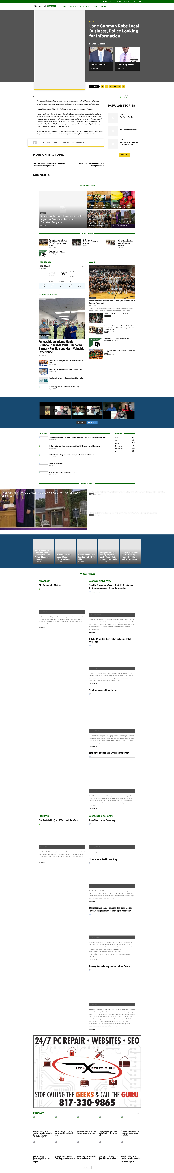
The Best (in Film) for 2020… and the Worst (58, 820)
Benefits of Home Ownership (102, 820)
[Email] (119, 86)
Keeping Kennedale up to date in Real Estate (109, 966)
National (43, 213)
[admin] (35, 142)
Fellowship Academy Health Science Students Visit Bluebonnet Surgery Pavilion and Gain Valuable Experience (61, 347)
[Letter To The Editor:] (43, 466)
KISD (106, 331)
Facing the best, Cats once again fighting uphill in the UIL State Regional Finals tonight (58, 242)
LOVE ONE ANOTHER (99, 64)
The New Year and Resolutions (103, 690)
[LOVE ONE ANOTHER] (101, 54)
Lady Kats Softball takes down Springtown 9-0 (91, 164)
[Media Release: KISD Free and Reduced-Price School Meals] (99, 200)
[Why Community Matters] (62, 601)
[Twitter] (106, 86)
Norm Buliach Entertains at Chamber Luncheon (129, 143)
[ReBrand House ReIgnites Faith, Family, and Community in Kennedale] (43, 457)
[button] (134, 1)
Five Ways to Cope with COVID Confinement (109, 752)
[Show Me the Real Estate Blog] (112, 875)
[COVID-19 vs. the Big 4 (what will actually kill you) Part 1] (112, 657)
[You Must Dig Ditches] (127, 54)
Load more (124, 154)
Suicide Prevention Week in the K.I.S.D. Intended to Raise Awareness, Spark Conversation (111, 586)
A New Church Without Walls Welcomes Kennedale (86, 1157)
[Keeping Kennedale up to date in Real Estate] (112, 987)
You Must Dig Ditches (125, 64)
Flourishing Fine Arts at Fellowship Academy (64, 387)
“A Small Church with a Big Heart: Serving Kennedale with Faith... (130, 1133)
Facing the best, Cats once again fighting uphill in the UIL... (108, 1133)
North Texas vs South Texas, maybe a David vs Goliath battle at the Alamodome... (125, 242)
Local (95, 6)
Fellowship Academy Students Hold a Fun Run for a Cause (66, 361)
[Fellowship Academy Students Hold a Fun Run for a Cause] (43, 363)
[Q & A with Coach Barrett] (113, 131)
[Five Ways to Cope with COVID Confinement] (112, 774)
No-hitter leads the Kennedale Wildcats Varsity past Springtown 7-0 (49, 164)
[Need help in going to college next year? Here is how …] (43, 380)
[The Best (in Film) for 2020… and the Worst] (62, 836)
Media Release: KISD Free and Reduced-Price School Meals (64, 1133)
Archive (104, 6)
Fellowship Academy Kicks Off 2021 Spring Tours (65, 369)
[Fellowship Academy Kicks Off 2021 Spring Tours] (43, 371)
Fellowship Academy (44, 335)
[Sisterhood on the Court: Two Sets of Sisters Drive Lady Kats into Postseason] (109, 1148)
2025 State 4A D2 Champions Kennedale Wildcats (90, 242)
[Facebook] (137, 1)
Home (64, 6)
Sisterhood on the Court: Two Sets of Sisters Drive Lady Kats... (108, 1158)
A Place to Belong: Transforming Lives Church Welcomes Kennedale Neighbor (75, 446)
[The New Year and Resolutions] (112, 713)
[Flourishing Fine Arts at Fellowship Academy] (43, 389)
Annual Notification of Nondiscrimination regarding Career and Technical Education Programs (42, 1134)
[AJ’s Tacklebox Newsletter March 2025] (43, 474)
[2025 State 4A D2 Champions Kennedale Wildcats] (76, 242)
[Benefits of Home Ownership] (112, 836)
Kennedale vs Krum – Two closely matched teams (57, 252)
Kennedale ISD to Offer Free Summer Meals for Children (86, 1132)
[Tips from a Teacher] (113, 118)
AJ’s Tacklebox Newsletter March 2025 (62, 472)
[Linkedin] (115, 86)
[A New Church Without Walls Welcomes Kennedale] (87, 1148)
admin (42, 142)
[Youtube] (140, 1)
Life (87, 6)
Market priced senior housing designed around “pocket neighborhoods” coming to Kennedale (110, 909)
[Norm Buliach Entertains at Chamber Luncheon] (113, 144)
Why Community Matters (50, 585)
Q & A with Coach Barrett (128, 130)
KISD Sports (92, 219)
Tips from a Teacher (127, 117)
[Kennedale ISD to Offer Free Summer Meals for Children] (123, 200)
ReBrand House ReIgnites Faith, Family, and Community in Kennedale (72, 455)
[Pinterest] (111, 86)
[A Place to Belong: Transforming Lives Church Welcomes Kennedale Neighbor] (43, 448)
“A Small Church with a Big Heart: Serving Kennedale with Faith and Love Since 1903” (77, 437)
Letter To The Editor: (56, 464)
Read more (94, 68)
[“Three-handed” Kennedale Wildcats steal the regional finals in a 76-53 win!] (96, 354)
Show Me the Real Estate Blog (103, 859)
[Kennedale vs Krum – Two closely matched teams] (43, 253)
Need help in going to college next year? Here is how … (66, 379)
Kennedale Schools (75, 6)
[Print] (123, 86)
